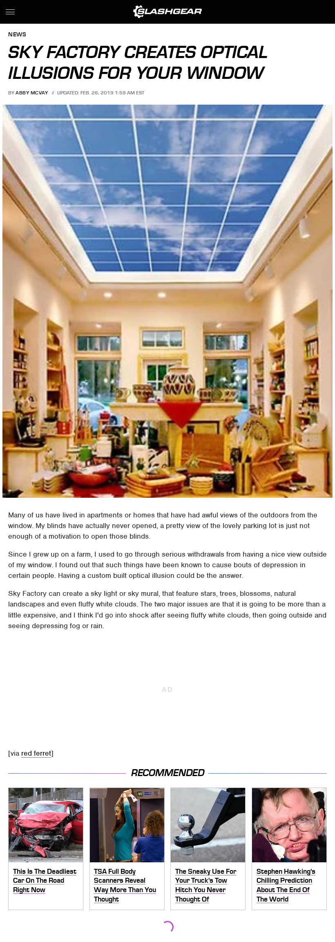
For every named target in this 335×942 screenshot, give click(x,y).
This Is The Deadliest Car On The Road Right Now (44, 880)
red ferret (36, 753)
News (17, 35)
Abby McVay (32, 93)
